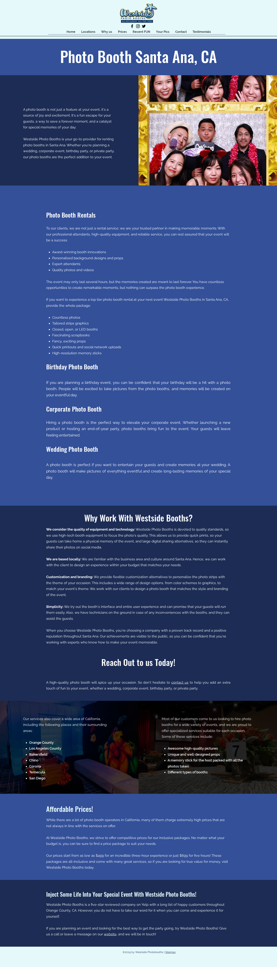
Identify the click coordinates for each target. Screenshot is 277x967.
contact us (179, 682)
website (110, 934)
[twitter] (143, 26)
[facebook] (132, 26)
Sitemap (170, 952)
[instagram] (137, 26)
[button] (88, 32)
